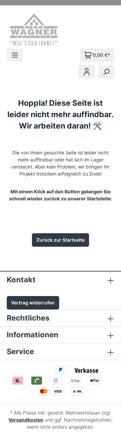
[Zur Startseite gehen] (43, 29)
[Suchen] (106, 72)
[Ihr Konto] (87, 72)
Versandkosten (25, 420)
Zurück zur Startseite (60, 240)
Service (20, 351)
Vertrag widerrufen (33, 302)
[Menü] (15, 55)
